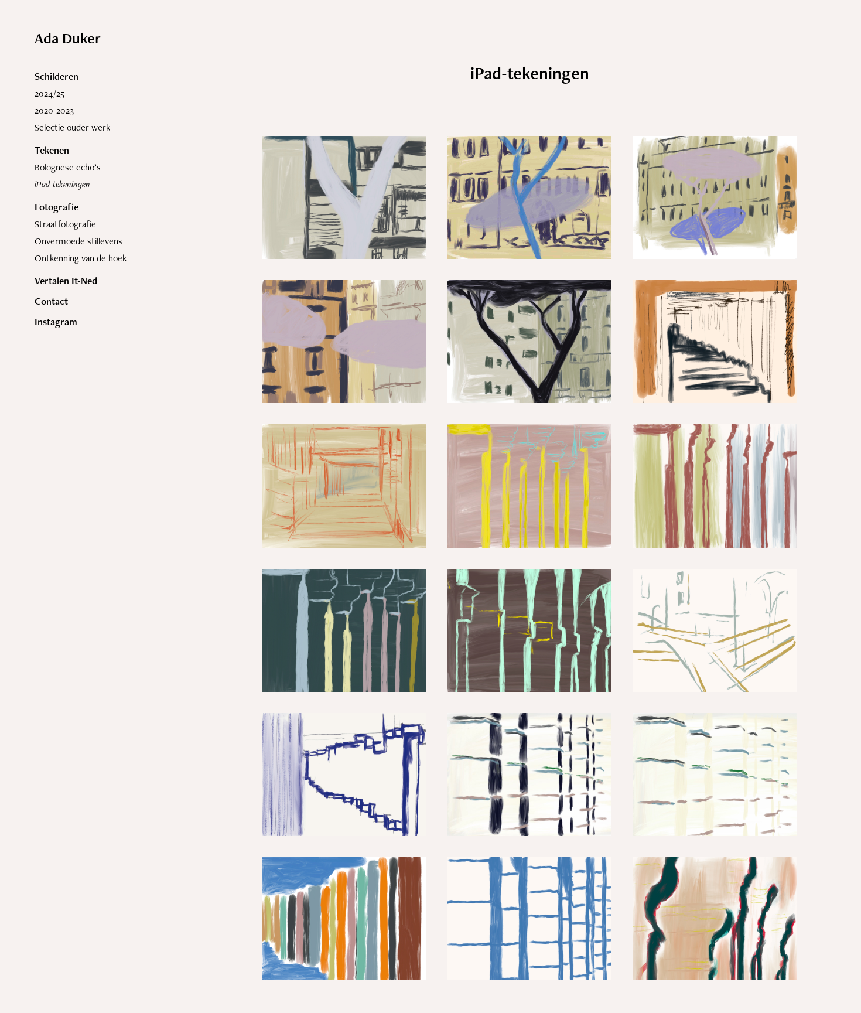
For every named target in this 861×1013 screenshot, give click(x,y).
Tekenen (52, 150)
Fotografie (56, 206)
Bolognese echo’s (68, 167)
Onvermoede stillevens (78, 241)
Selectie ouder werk (72, 127)
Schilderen (56, 76)
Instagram (56, 321)
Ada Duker (68, 38)
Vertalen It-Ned (66, 280)
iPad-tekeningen (62, 184)
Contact (51, 301)
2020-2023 (54, 110)
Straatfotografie (65, 224)
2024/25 (49, 93)
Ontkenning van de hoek (81, 258)
